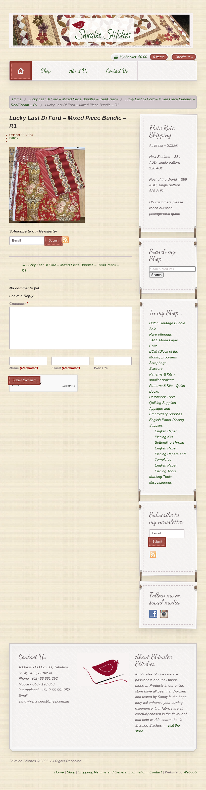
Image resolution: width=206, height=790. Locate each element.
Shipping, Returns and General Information (112, 772)
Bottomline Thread (169, 443)
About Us (78, 70)
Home (17, 99)
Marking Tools (160, 477)
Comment (18, 304)
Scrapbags (157, 363)
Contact (155, 772)
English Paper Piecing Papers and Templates (170, 454)
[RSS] (65, 239)
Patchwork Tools (162, 397)
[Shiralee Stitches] (101, 30)
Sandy (13, 138)
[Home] (21, 70)
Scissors (155, 369)
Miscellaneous (160, 482)
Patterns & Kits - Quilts (167, 386)
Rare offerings (160, 335)
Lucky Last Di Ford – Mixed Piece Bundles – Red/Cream (73, 99)
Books (154, 391)
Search (156, 275)
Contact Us (117, 70)
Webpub (190, 772)
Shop (46, 70)
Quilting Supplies (162, 403)
